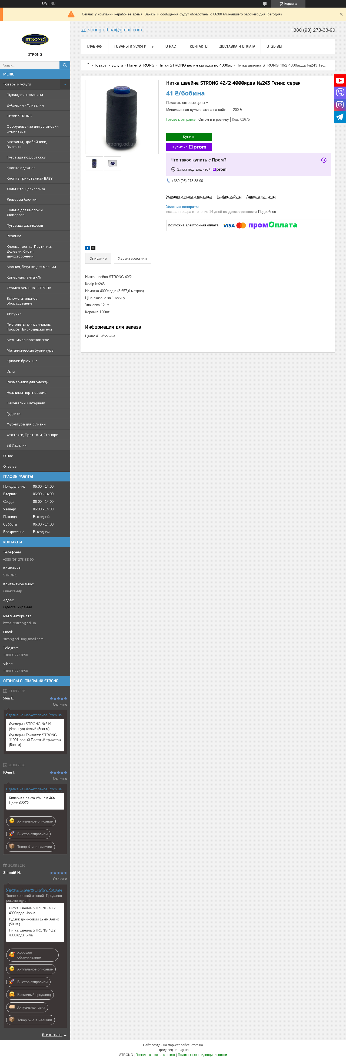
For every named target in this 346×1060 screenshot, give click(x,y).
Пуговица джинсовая (25, 225)
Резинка (14, 235)
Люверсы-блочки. (22, 199)
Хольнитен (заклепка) (26, 188)
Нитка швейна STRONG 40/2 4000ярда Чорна (32, 910)
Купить (189, 136)
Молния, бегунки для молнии (31, 266)
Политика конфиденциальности (202, 1055)
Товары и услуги (17, 84)
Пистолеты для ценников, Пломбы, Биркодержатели (29, 327)
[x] (93, 249)
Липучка (14, 313)
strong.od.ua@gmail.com (23, 638)
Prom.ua (197, 1045)
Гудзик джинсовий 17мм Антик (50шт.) (34, 921)
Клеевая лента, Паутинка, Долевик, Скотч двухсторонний (29, 251)
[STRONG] (35, 38)
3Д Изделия (16, 445)
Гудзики (14, 413)
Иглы (11, 371)
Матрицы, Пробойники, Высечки (27, 144)
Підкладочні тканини (25, 94)
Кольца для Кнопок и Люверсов (25, 212)
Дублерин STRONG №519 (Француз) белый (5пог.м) (30, 726)
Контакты (199, 46)
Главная (94, 46)
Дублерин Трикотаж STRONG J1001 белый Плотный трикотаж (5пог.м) (35, 740)
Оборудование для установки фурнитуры (33, 129)
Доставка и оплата (237, 46)
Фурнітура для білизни (26, 424)
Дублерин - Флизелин (25, 105)
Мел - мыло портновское (28, 339)
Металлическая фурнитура (30, 350)
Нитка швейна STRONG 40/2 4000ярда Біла (32, 932)
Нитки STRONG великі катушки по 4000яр (195, 65)
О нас (8, 455)
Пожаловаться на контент (155, 1055)
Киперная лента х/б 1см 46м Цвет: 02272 (32, 800)
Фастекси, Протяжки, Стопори (32, 434)
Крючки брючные (22, 360)
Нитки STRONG (19, 115)
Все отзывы (52, 1034)
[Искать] (64, 65)
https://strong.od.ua (19, 622)
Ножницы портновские (26, 392)
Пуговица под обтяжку (26, 157)
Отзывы (10, 466)
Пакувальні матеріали (26, 403)
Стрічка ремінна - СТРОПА (29, 287)
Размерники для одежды (28, 381)
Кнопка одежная (21, 167)
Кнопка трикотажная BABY (29, 178)
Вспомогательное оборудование (22, 301)
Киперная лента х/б (24, 277)
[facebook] (87, 249)
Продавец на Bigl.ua (173, 1050)
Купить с (179, 146)
